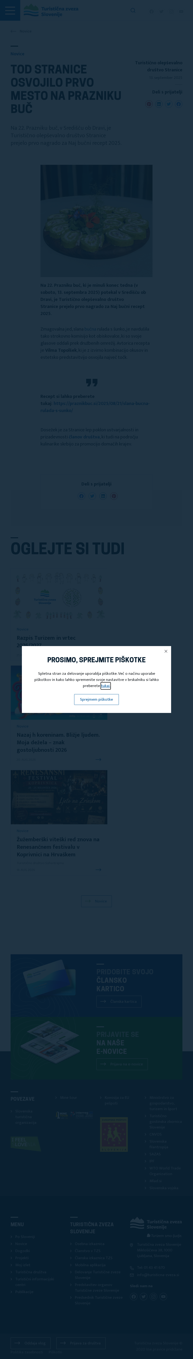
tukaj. (105, 686)
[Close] (166, 651)
